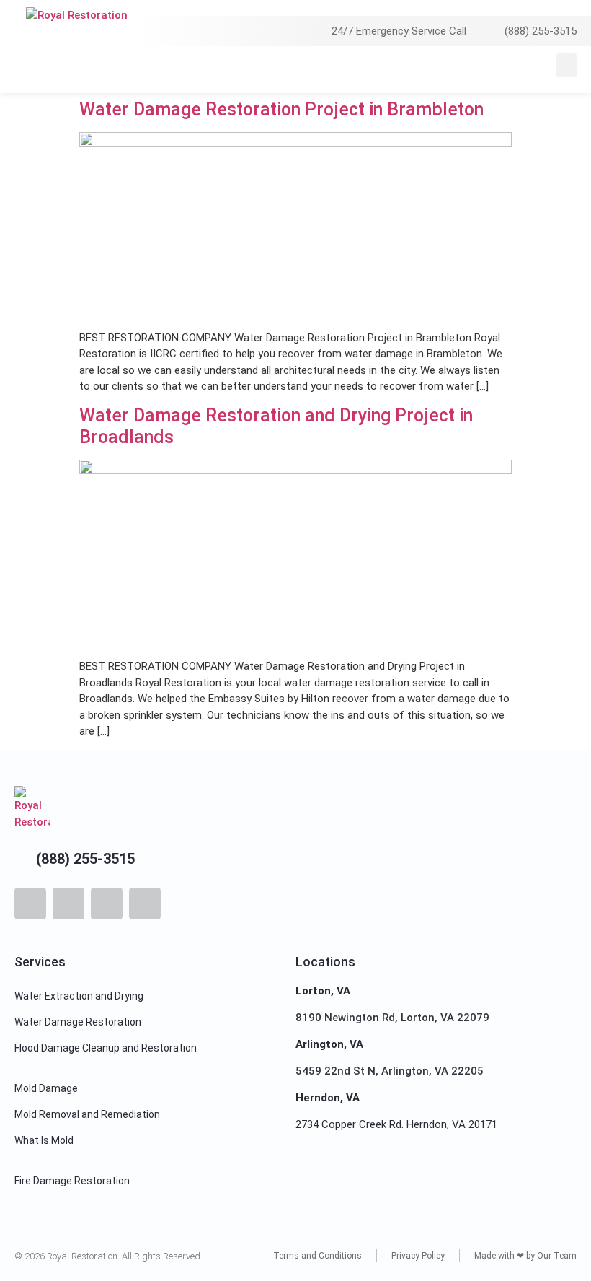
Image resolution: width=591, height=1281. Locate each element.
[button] (566, 65)
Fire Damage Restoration (72, 1180)
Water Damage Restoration (77, 1022)
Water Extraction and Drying (78, 996)
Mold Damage (46, 1088)
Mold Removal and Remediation (87, 1114)
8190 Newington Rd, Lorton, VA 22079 (392, 1017)
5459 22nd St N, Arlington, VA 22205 (390, 1070)
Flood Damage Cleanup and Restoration (105, 1048)
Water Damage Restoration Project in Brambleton (281, 109)
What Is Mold (44, 1140)
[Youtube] (107, 903)
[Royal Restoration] (77, 32)
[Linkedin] (145, 903)
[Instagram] (68, 903)
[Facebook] (30, 903)
